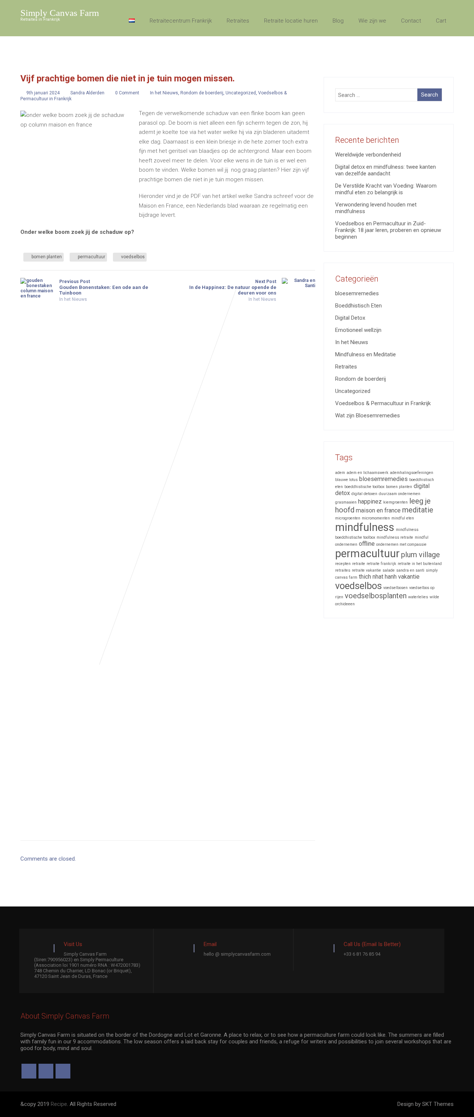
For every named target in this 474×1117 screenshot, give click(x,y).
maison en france (378, 510)
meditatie (417, 509)
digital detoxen (364, 493)
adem (340, 472)
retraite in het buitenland (420, 563)
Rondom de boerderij (201, 92)
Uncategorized (241, 92)
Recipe (59, 1104)
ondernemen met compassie (401, 544)
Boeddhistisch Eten (358, 305)
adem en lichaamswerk (367, 472)
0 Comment (127, 92)
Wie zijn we (372, 20)
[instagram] (46, 1071)
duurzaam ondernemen (399, 493)
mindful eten (402, 518)
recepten (343, 563)
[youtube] (63, 1071)
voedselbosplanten (376, 595)
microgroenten (347, 518)
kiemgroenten (395, 502)
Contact (411, 20)
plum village (420, 554)
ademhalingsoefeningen (411, 472)
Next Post (232, 287)
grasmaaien (346, 502)
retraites (342, 570)
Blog (338, 20)
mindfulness (364, 527)
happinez (370, 501)
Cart (441, 20)
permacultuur (91, 256)
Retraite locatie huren (291, 20)
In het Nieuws (164, 92)
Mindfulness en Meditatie (365, 354)
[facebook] (28, 1071)
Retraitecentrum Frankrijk (181, 20)
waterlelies (418, 597)
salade (389, 570)
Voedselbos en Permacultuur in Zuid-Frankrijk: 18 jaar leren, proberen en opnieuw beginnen (388, 230)
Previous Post (103, 287)
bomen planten (46, 256)
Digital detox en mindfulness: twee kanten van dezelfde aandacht (385, 170)
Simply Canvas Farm (59, 13)
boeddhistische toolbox (364, 486)
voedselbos (133, 256)
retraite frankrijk (381, 563)
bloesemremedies (357, 293)
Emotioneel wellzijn (358, 330)
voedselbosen (395, 587)
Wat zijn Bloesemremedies (367, 415)
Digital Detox (350, 317)
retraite (358, 563)
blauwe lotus (346, 479)
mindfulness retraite (395, 537)
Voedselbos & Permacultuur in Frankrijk (383, 403)
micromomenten (376, 518)
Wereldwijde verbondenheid (368, 154)
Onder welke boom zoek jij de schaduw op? (77, 232)
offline (367, 543)
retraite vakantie (366, 570)
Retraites (238, 20)
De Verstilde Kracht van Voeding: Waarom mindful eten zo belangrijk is (386, 189)
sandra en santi (410, 570)
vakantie (409, 576)
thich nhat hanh (378, 576)
